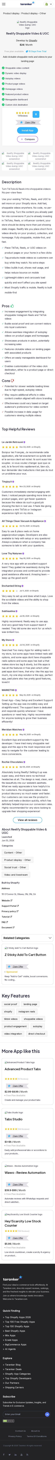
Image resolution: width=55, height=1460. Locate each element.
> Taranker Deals (12, 1369)
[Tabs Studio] (27, 1112)
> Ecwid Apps (10, 1340)
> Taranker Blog (11, 1364)
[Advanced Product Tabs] (27, 1062)
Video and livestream (16, 874)
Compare (30, 139)
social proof (10, 1004)
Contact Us (20, 1431)
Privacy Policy (15, 1436)
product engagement (15, 1026)
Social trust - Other (15, 867)
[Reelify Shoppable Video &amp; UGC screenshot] (14, 156)
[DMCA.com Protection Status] (8, 1421)
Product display (11, 13)
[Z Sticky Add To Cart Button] (27, 948)
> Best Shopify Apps (14, 1330)
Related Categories (17, 938)
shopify (8, 1011)
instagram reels (27, 1011)
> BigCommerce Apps (14, 1344)
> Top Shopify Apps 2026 (17, 1317)
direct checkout (36, 1033)
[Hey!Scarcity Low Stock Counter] (27, 1214)
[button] (48, 4)
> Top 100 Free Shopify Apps (19, 1321)
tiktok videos (10, 1019)
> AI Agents (9, 1349)
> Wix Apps (9, 1335)
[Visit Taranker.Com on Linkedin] (15, 1455)
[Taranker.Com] (27, 3)
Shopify (33, 40)
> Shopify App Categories (17, 1373)
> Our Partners (11, 1382)
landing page (30, 1004)
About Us (35, 1431)
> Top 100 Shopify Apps (16, 1326)
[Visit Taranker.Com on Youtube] (21, 1455)
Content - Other (13, 852)
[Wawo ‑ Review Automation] (27, 1166)
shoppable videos (33, 1019)
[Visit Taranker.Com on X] (9, 1455)
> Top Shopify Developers (17, 1378)
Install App (27, 130)
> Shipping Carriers (13, 1387)
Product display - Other (33, 13)
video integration (13, 1033)
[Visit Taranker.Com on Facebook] (4, 1455)
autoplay (37, 1026)
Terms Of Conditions (37, 1436)
